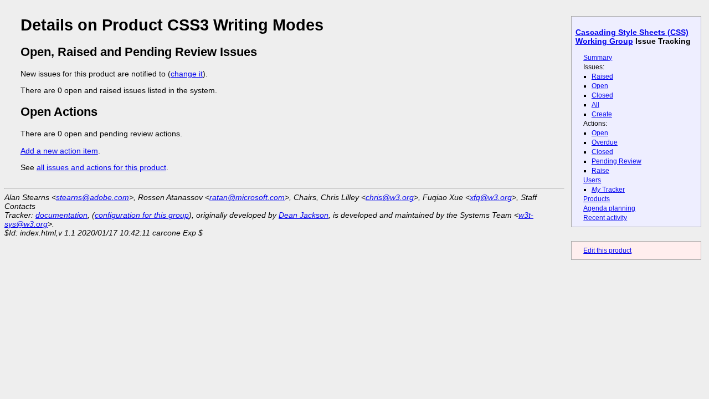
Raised (602, 76)
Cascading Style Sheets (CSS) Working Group (632, 36)
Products (596, 199)
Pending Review (616, 161)
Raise (600, 171)
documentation (61, 215)
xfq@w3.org (491, 197)
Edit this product (607, 250)
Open (600, 86)
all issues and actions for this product (101, 167)
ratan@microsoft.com (247, 197)
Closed (602, 95)
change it (187, 73)
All (595, 105)
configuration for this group (142, 215)
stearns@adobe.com (92, 197)
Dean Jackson (303, 215)
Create (602, 114)
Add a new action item (59, 150)
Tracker (608, 189)
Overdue (605, 142)
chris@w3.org (390, 197)
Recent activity (605, 218)
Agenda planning (609, 208)
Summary (597, 58)
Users (592, 180)
